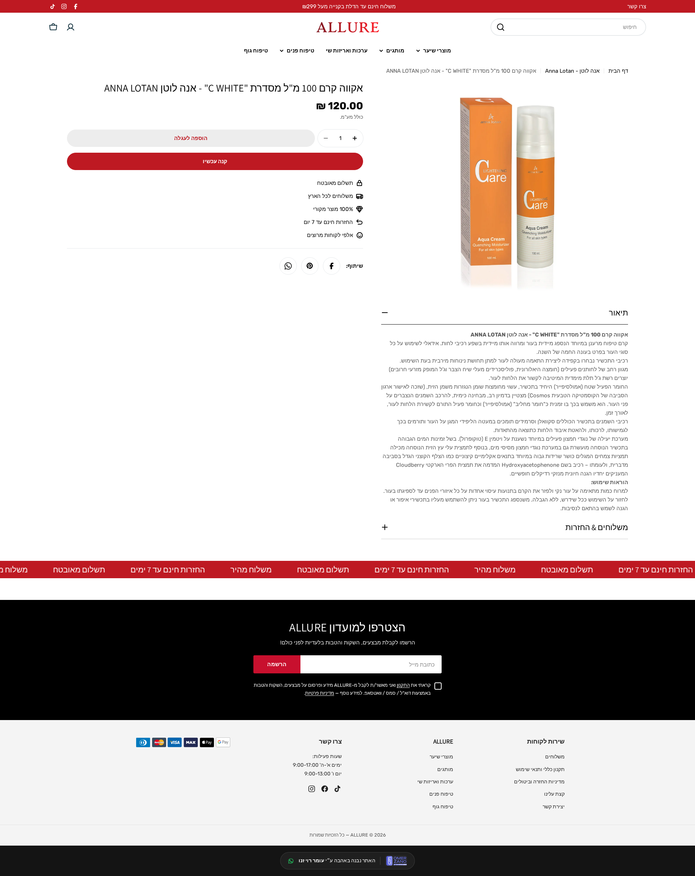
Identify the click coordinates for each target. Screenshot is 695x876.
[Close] (436, 361)
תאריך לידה (369, 469)
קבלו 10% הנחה (396, 505)
